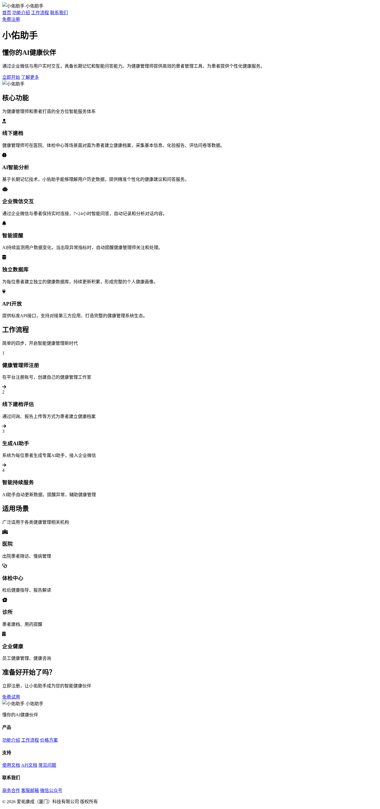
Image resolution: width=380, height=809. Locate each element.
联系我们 (59, 12)
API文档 (29, 765)
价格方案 (49, 740)
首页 (6, 12)
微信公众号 (51, 790)
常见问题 (47, 765)
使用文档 (11, 765)
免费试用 (11, 697)
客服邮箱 (30, 790)
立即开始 (11, 77)
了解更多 (30, 77)
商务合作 (11, 790)
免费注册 (11, 19)
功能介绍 (21, 12)
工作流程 (40, 12)
